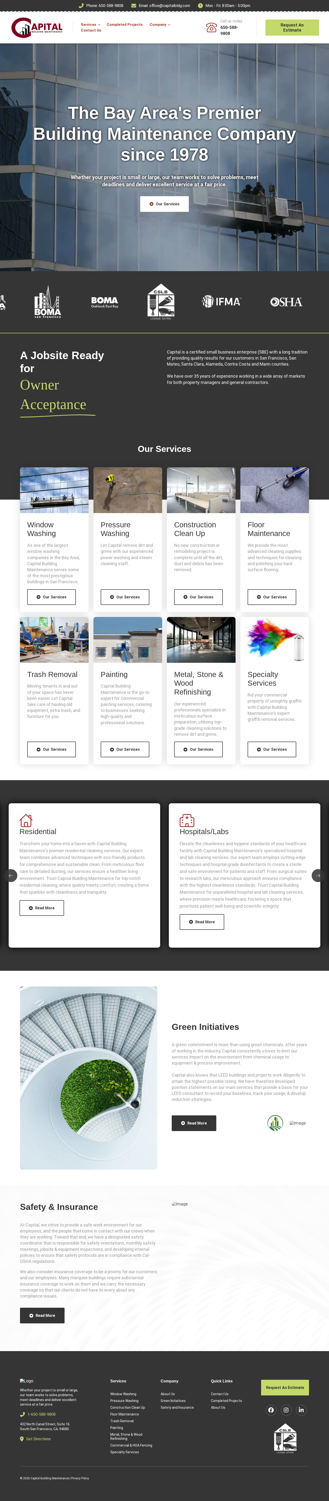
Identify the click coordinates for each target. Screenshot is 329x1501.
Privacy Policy (80, 1478)
